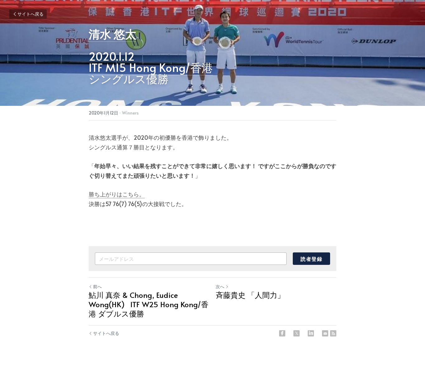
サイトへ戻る (30, 14)
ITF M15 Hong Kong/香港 (151, 67)
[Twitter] (296, 333)
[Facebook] (282, 333)
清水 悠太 (112, 33)
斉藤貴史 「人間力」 (250, 295)
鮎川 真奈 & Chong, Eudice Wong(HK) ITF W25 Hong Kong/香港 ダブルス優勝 (148, 304)
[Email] (325, 333)
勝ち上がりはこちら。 (117, 194)
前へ (97, 286)
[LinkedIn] (311, 333)
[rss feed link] (333, 333)
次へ (220, 286)
